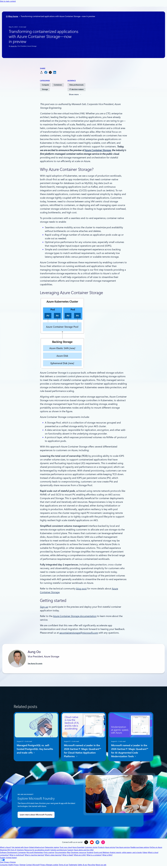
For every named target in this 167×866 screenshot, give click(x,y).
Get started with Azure (20, 847)
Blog (68, 852)
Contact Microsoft (33, 865)
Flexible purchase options (139, 847)
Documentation (61, 852)
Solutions (20, 850)
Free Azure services (123, 847)
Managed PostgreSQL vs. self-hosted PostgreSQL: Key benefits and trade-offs (35, 749)
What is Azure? (5, 847)
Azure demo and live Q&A (84, 850)
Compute (45, 85)
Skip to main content (8, 1)
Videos (144, 852)
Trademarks (73, 865)
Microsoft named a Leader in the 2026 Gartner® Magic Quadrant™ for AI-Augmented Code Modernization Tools (129, 751)
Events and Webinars (101, 852)
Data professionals (76, 85)
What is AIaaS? (67, 855)
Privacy (43, 865)
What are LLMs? (80, 855)
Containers (58, 85)
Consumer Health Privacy (9, 865)
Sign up (44, 606)
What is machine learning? (34, 855)
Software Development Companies (13, 852)
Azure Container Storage (98, 150)
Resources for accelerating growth (37, 850)
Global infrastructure (36, 847)
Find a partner (49, 852)
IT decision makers (76, 89)
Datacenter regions (52, 847)
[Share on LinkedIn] (54, 72)
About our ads (100, 865)
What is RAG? (107, 855)
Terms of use (63, 865)
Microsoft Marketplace (34, 852)
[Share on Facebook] (45, 72)
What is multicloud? (16, 855)
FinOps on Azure (156, 847)
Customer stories (91, 847)
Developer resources (78, 852)
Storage (45, 89)
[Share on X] (50, 72)
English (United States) (8, 858)
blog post (81, 588)
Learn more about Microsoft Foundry (36, 815)
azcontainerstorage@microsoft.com (78, 632)
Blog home (13, 16)
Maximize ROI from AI (8, 850)
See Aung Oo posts (35, 663)
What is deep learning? (53, 855)
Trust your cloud (66, 847)
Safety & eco (82, 865)
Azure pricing (110, 847)
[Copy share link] (41, 72)
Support (70, 850)
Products (101, 847)
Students (90, 852)
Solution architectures (58, 850)
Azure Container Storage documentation (74, 616)
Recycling (91, 865)
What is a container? (94, 855)
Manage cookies (52, 865)
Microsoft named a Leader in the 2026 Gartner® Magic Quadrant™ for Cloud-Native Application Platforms (82, 751)
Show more (74, 94)
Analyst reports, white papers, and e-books (126, 852)
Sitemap (22, 865)
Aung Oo (14, 46)
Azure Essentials (78, 847)
